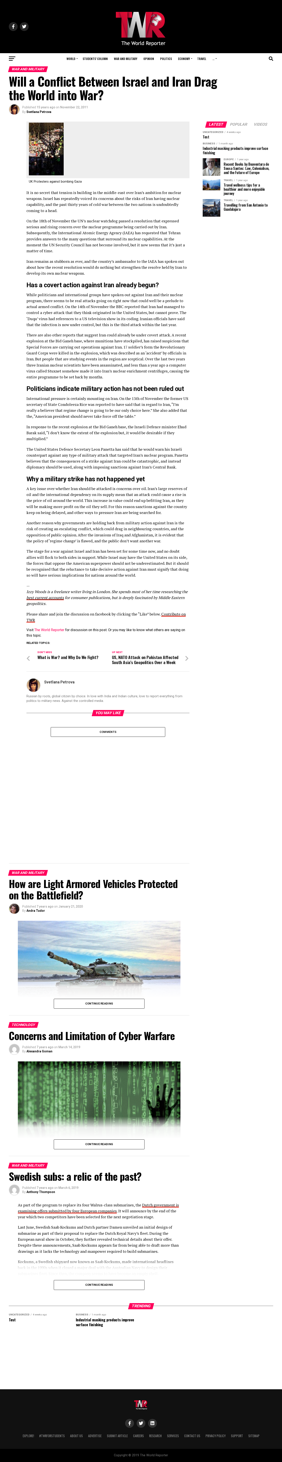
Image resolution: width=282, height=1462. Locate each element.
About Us (76, 1435)
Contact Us (192, 1435)
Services (173, 1435)
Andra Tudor (35, 910)
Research (155, 1435)
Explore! (28, 1435)
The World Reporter (49, 630)
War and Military (125, 58)
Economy (184, 58)
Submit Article (117, 1435)
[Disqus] (107, 792)
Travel (201, 58)
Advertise (95, 1435)
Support (237, 1435)
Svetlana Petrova (38, 112)
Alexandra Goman (39, 1051)
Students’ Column (95, 58)
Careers (138, 1435)
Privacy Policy (216, 1435)
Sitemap (254, 1435)
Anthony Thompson (40, 1192)
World (71, 58)
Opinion (148, 58)
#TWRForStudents (52, 1435)
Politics (166, 58)
